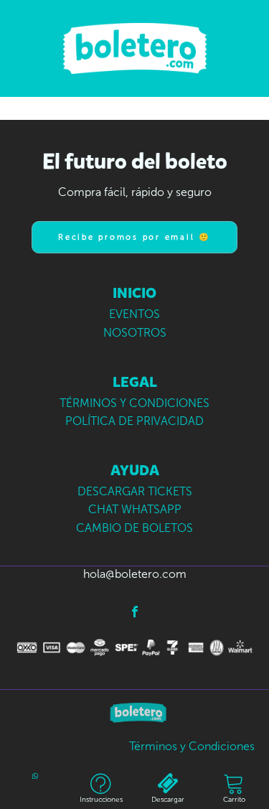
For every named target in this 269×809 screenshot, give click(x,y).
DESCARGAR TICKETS (134, 491)
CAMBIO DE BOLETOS (134, 528)
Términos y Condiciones (192, 746)
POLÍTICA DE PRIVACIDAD (134, 421)
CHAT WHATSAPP (134, 509)
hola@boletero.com (135, 574)
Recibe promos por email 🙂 (134, 237)
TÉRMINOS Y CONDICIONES (134, 403)
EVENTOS (134, 314)
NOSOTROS (134, 333)
